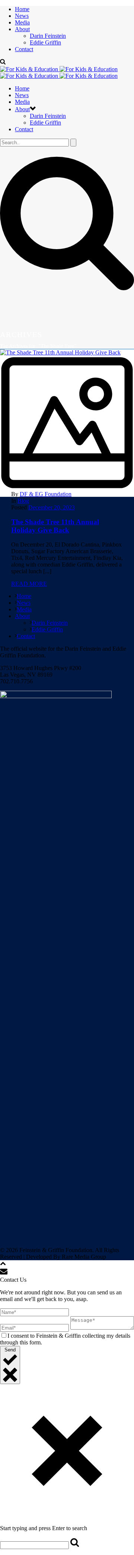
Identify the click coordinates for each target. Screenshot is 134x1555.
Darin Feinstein (48, 36)
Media (22, 22)
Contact (24, 49)
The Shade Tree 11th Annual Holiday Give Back (55, 526)
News (22, 16)
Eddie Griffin (45, 42)
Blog (23, 501)
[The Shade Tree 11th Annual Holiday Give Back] (67, 420)
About (22, 29)
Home (22, 9)
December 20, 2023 (51, 507)
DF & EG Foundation (45, 494)
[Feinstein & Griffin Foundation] (59, 72)
